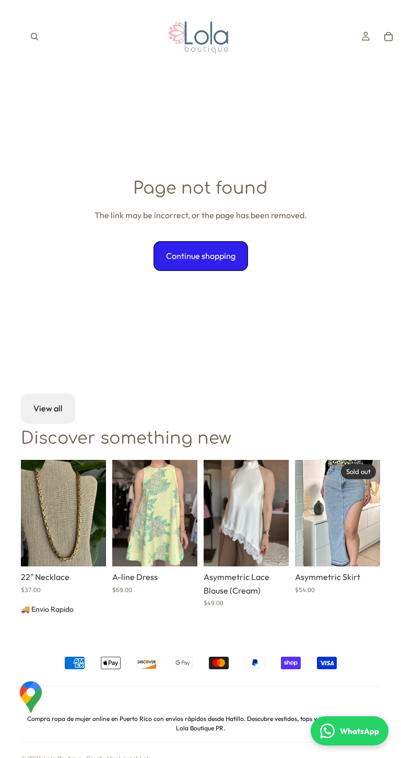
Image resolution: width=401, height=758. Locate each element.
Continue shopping (200, 256)
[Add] (89, 550)
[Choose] (181, 550)
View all (48, 408)
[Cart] (388, 36)
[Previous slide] (123, 513)
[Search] (34, 36)
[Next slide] (185, 513)
